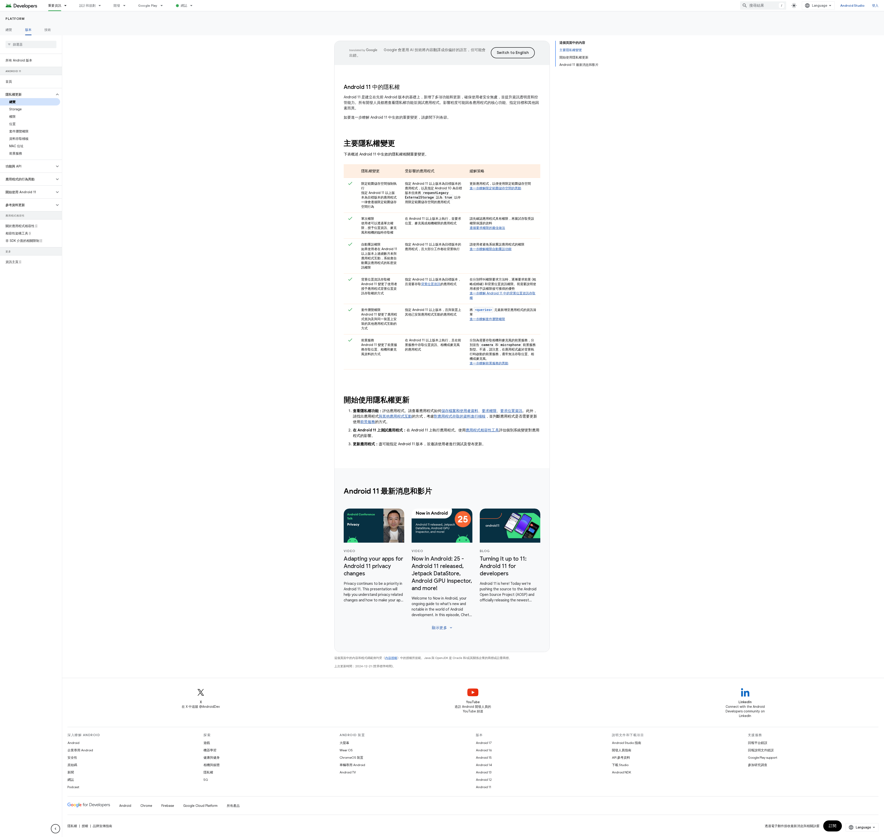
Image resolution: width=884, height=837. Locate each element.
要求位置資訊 (511, 411)
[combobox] (763, 5)
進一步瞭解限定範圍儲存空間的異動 (495, 188)
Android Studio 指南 (626, 743)
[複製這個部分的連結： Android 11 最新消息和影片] (438, 492)
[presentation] (442, 143)
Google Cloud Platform (200, 806)
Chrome (146, 806)
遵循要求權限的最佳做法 (487, 228)
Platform (15, 19)
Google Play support (762, 757)
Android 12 (484, 780)
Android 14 (484, 765)
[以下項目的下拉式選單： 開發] (126, 5)
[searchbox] (31, 44)
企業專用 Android (80, 750)
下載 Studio (620, 765)
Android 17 (484, 743)
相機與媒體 (212, 765)
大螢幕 (344, 743)
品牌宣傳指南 (102, 826)
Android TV (348, 772)
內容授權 (391, 658)
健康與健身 (212, 757)
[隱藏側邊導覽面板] (55, 828)
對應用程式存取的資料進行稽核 (460, 416)
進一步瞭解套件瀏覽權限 (487, 319)
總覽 (9, 30)
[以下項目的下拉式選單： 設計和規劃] (102, 5)
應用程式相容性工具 (482, 430)
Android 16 (484, 750)
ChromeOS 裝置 (351, 757)
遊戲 (207, 743)
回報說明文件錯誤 (761, 750)
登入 (875, 5)
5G (206, 780)
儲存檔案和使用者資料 (459, 411)
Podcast (73, 787)
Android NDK (621, 772)
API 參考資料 (621, 757)
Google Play (147, 5)
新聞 (70, 772)
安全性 (72, 757)
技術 (47, 30)
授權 (85, 826)
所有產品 (233, 806)
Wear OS (346, 750)
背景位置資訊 (430, 284)
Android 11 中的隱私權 (372, 87)
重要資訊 (54, 5)
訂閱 (832, 826)
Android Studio (852, 5)
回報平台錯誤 (757, 743)
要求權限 (489, 411)
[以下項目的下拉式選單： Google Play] (163, 5)
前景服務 (367, 422)
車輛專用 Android (352, 765)
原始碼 (72, 765)
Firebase (167, 806)
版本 (28, 30)
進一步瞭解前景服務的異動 (489, 363)
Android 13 (483, 772)
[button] (27, 94)
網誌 (184, 5)
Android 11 (483, 787)
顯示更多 (442, 628)
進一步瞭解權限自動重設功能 (491, 249)
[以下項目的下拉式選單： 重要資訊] (67, 5)
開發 (116, 5)
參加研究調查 (757, 765)
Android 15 (484, 757)
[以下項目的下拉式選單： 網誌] (193, 5)
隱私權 (208, 772)
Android (73, 743)
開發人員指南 (621, 750)
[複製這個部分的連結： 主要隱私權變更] (401, 144)
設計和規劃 (87, 5)
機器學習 (210, 750)
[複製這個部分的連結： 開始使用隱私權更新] (415, 400)
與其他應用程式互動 (395, 416)
